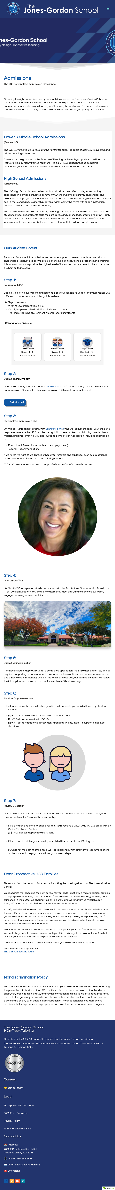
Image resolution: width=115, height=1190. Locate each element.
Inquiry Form (23, 379)
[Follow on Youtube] (17, 1181)
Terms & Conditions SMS (17, 1128)
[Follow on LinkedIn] (23, 1181)
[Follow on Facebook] (6, 1181)
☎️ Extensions (12, 1170)
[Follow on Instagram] (12, 1181)
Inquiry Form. (54, 386)
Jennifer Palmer (54, 429)
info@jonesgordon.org (27, 1164)
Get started (17, 402)
